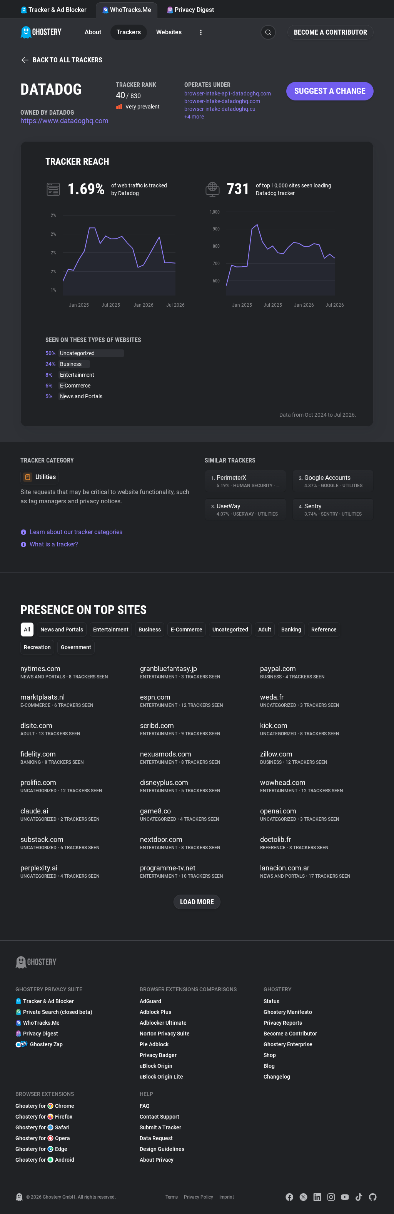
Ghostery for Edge (41, 1149)
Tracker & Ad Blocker (57, 9)
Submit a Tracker (160, 1127)
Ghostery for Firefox (43, 1117)
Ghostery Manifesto (288, 1012)
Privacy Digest (194, 9)
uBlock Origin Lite (161, 1077)
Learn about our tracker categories (76, 532)
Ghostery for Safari (42, 1127)
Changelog (277, 1077)
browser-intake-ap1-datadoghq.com (227, 93)
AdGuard (150, 1001)
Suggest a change (330, 91)
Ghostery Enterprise (288, 1044)
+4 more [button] (194, 117)
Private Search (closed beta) (57, 1012)
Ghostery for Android (44, 1160)
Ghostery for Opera (42, 1138)
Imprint (226, 1197)
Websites (169, 32)
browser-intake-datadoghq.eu (219, 109)
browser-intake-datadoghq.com (222, 101)
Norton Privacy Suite (165, 1033)
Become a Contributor (330, 32)
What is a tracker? (54, 544)
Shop (270, 1055)
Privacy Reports (283, 1023)
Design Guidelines (162, 1149)
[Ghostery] (41, 32)
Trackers (129, 32)
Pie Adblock (154, 1044)
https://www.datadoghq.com (64, 121)
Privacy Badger (158, 1055)
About (93, 32)
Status (271, 1001)
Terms (171, 1197)
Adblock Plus (155, 1012)
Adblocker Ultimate (163, 1023)
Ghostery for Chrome (44, 1106)
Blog (269, 1066)
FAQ (145, 1106)
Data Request (156, 1138)
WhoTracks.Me (130, 9)
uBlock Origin (156, 1066)
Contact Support (159, 1117)
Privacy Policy (198, 1197)
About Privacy (157, 1160)
